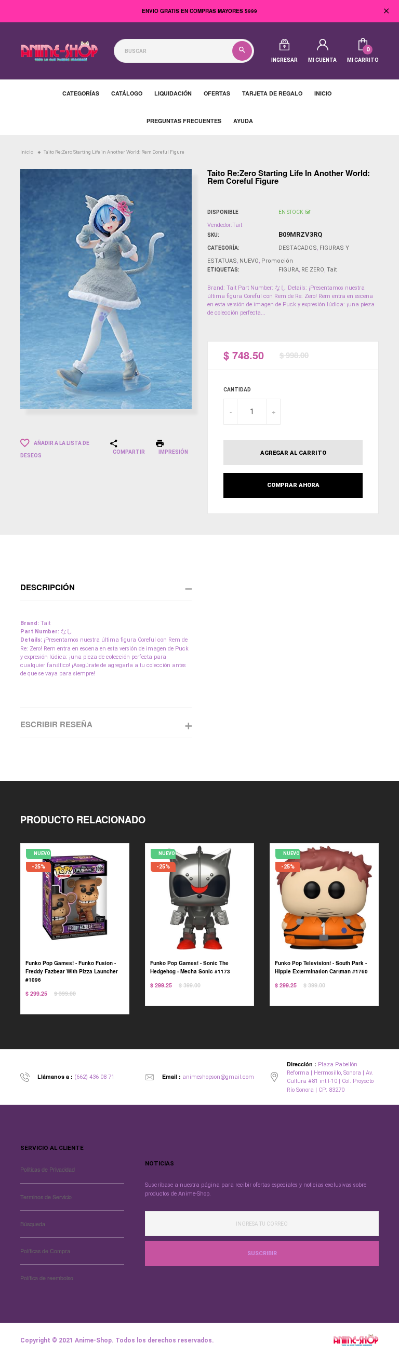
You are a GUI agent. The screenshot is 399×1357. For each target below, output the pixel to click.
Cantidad (237, 389)
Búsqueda (32, 1224)
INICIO (322, 93)
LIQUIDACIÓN (173, 93)
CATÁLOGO (126, 93)
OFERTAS (217, 93)
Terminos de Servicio (46, 1197)
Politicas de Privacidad (47, 1169)
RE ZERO (312, 269)
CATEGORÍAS (80, 93)
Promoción (277, 260)
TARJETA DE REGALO (272, 93)
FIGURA (288, 269)
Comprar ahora (293, 485)
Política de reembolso (46, 1278)
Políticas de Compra (45, 1251)
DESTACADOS (297, 248)
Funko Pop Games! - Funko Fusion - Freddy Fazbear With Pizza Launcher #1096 (71, 971)
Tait (332, 269)
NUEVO (249, 260)
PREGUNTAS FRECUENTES (184, 121)
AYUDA (243, 121)
